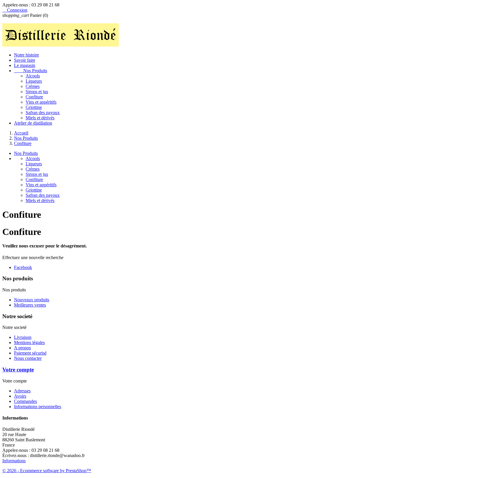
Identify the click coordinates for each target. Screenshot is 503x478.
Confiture (34, 96)
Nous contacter (28, 358)
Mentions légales (29, 342)
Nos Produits (30, 70)
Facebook (23, 267)
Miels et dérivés (40, 117)
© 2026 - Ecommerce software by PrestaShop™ (46, 470)
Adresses (22, 390)
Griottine (34, 107)
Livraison (22, 337)
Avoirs (20, 396)
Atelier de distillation (33, 123)
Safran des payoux (43, 112)
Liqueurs (34, 81)
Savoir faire (24, 60)
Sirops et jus (37, 91)
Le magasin (24, 65)
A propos (22, 347)
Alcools (33, 75)
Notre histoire (26, 54)
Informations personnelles (37, 406)
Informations (14, 460)
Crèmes (33, 86)
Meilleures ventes (30, 304)
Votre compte (18, 370)
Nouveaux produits (31, 299)
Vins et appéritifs (41, 102)
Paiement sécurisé (30, 352)
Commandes (25, 401)
